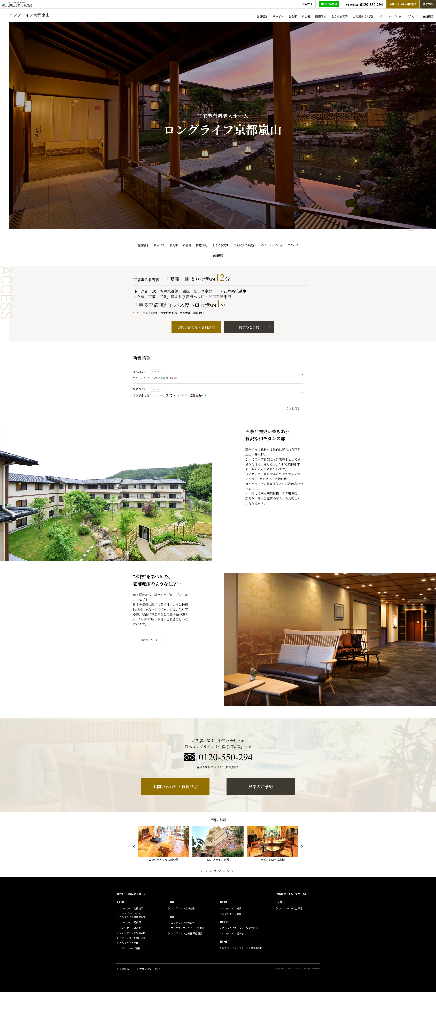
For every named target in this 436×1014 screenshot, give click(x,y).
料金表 (306, 16)
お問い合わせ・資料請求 (403, 4)
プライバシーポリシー (151, 969)
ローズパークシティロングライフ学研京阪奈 (132, 915)
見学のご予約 (249, 327)
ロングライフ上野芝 (130, 927)
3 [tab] (211, 871)
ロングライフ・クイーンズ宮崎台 (240, 928)
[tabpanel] (222, 125)
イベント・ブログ (390, 16)
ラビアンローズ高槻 (130, 948)
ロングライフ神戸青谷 (183, 923)
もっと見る (293, 408)
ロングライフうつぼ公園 (132, 932)
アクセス (412, 16)
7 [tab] (229, 871)
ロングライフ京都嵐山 (183, 908)
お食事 (293, 16)
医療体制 (320, 16)
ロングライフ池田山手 (131, 908)
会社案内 (124, 969)
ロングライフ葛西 (231, 913)
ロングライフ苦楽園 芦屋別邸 (186, 933)
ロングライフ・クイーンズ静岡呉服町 (242, 948)
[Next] (301, 846)
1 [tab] (202, 871)
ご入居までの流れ (364, 16)
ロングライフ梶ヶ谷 (233, 933)
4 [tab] (215, 871)
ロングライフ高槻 (128, 943)
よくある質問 (339, 16)
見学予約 (428, 4)
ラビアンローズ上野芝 (290, 908)
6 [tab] (224, 871)
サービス (278, 16)
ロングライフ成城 (231, 908)
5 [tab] (220, 871)
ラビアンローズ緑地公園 (132, 938)
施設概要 (428, 16)
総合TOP (307, 4)
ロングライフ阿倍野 (130, 922)
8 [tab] (233, 871)
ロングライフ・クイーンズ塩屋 (187, 928)
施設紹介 (262, 16)
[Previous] (134, 846)
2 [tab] (207, 871)
